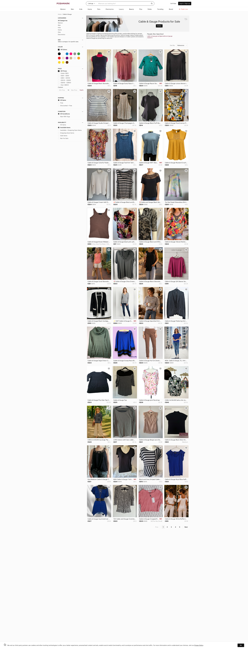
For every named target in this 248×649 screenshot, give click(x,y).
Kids (59, 27)
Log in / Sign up (185, 3)
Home (60, 14)
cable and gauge (167, 36)
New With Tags (65, 116)
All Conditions (65, 114)
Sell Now (173, 3)
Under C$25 (64, 73)
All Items (63, 100)
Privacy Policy (198, 645)
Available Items (65, 127)
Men (59, 25)
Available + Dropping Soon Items (71, 130)
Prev (156, 527)
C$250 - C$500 (66, 82)
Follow (159, 26)
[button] (91, 3)
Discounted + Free (66, 105)
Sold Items (63, 136)
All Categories (62, 20)
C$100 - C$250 (66, 80)
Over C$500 (65, 85)
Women (60, 23)
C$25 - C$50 (65, 76)
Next (186, 527)
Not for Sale (64, 138)
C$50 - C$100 (65, 78)
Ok (241, 645)
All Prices (64, 71)
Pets (59, 32)
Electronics (61, 34)
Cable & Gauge (67, 14)
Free (61, 103)
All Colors (63, 49)
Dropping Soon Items (67, 133)
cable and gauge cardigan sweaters (155, 36)
